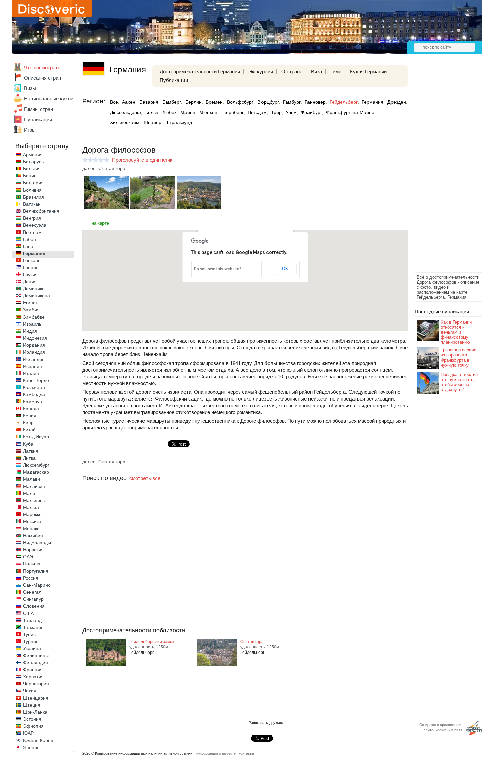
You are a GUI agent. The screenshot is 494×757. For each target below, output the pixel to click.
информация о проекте (216, 753)
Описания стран (42, 78)
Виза (316, 71)
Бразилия (33, 197)
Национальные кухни (48, 98)
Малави (31, 479)
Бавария (148, 102)
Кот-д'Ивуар (36, 436)
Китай (29, 429)
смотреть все (144, 478)
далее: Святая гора (103, 168)
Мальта (31, 507)
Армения (33, 154)
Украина (32, 648)
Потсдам (257, 112)
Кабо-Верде (36, 380)
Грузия (30, 274)
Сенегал (32, 592)
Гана (28, 246)
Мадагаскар (36, 472)
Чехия (29, 690)
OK (285, 268)
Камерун (32, 401)
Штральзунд (178, 122)
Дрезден (396, 102)
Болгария (33, 182)
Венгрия (32, 218)
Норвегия (33, 549)
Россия (30, 578)
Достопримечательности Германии (200, 71)
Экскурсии (260, 71)
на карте (100, 223)
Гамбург (292, 102)
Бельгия (32, 168)
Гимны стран (38, 109)
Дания (30, 281)
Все (114, 102)
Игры (30, 130)
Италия (31, 373)
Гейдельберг (344, 102)
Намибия (33, 535)
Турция (31, 641)
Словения (34, 606)
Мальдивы (34, 500)
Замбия (31, 309)
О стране (291, 71)
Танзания (33, 627)
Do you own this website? (217, 269)
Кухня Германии (368, 71)
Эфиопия (33, 726)
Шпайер (152, 122)
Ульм (291, 112)
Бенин (30, 175)
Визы (30, 88)
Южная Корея (38, 740)
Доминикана (36, 295)
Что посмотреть (42, 67)
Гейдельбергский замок (151, 641)
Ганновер (315, 102)
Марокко (32, 514)
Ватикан (32, 204)
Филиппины (36, 655)
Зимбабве (34, 317)
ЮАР (28, 733)
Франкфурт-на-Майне (350, 112)
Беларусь (33, 161)
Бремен (214, 102)
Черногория (36, 683)
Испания (32, 366)
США (28, 613)
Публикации (38, 119)
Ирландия (34, 352)
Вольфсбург (240, 102)
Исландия (34, 359)
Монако (31, 528)
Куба (28, 444)
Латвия (30, 451)
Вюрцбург (268, 102)
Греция (31, 267)
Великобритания (41, 211)
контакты (246, 753)
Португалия (35, 571)
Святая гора (252, 641)
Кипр (28, 422)
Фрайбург (311, 112)
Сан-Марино (37, 585)
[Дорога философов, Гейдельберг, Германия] (106, 207)
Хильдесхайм (124, 122)
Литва (29, 458)
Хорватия (33, 676)
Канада (31, 408)
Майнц (187, 112)
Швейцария (35, 698)
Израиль (32, 324)
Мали (29, 493)
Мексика (32, 521)
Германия (34, 253)
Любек (169, 112)
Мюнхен (208, 112)
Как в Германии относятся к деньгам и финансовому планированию (456, 332)
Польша (31, 563)
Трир (276, 112)
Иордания (34, 345)
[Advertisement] (441, 170)
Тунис (29, 634)
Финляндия (35, 662)
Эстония (32, 719)
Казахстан (34, 387)
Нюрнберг (232, 112)
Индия (30, 331)
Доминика (34, 288)
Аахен (128, 102)
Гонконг (31, 260)
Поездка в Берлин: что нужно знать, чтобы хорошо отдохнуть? (460, 382)
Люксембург (36, 465)
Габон (29, 239)
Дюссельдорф (125, 112)
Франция (33, 669)
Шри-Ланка (35, 712)
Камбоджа (34, 394)
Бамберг (171, 102)
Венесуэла (34, 225)
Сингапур (33, 599)
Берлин (193, 102)
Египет (30, 302)
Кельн (151, 112)
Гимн (335, 71)
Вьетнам (32, 232)
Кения (29, 415)
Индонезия (35, 338)
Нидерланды (37, 542)
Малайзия (34, 486)
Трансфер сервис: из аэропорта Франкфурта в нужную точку (459, 357)
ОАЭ (28, 556)
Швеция (31, 705)
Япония (31, 747)
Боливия (32, 190)
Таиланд (32, 620)
